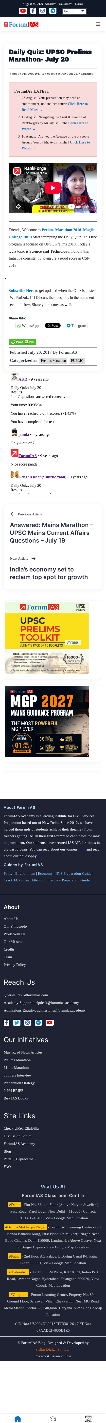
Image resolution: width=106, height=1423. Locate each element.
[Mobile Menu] (97, 24)
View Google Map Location (66, 1218)
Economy (45, 873)
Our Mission (13, 942)
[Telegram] (38, 1023)
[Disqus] (53, 432)
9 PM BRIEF (13, 1091)
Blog (7, 1151)
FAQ (7, 1167)
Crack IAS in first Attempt (24, 880)
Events (79, 3)
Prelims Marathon (53, 361)
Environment (25, 873)
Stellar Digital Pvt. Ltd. (53, 1349)
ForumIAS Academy (19, 1144)
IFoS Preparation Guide (73, 873)
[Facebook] (6, 1023)
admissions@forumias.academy (61, 1010)
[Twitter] (16, 1023)
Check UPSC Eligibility (22, 1128)
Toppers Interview (18, 1075)
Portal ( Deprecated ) (19, 1159)
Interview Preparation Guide (68, 880)
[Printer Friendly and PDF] (22, 341)
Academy (50, 3)
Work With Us (14, 934)
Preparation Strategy (19, 1083)
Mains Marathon (16, 1068)
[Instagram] (27, 1023)
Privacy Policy (15, 965)
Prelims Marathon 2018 (61, 230)
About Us (11, 919)
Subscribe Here (21, 290)
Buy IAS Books (16, 1098)
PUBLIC (77, 361)
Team (8, 957)
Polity (8, 873)
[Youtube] (50, 1023)
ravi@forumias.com (33, 995)
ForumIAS (68, 352)
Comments (87, 73)
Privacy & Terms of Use (53, 1356)
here (82, 849)
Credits (9, 949)
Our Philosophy (16, 926)
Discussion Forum (18, 1136)
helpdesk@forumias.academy (56, 1003)
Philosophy (65, 3)
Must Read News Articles (23, 1052)
